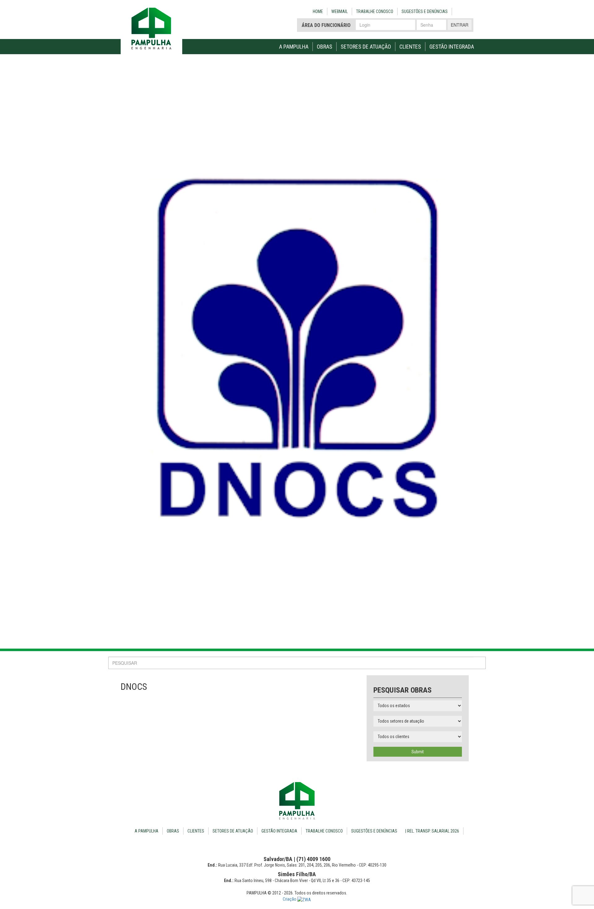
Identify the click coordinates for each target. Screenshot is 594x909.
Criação (290, 899)
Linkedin (470, 10)
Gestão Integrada (451, 46)
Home (318, 11)
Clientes (410, 46)
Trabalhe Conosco (374, 11)
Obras (324, 46)
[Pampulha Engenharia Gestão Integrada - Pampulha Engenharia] (297, 801)
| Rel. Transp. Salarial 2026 (432, 831)
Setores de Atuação (366, 46)
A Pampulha (293, 46)
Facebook (460, 10)
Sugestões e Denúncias (425, 11)
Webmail (339, 11)
